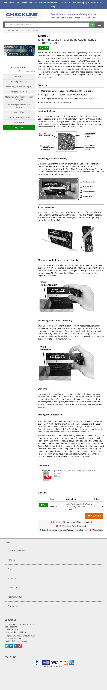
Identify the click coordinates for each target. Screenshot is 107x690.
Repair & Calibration (17, 550)
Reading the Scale (19, 81)
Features (19, 76)
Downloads (19, 122)
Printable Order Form (53, 666)
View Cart (95, 515)
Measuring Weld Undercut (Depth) (19, 105)
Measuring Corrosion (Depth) (19, 86)
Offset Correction (19, 92)
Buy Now (19, 127)
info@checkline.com (19, 641)
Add (45, 505)
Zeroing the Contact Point (19, 117)
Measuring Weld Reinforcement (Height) (19, 98)
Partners (11, 560)
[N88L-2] (19, 50)
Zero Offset (19, 112)
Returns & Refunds (16, 597)
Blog (10, 569)
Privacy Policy (13, 606)
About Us (12, 578)
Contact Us (12, 587)
